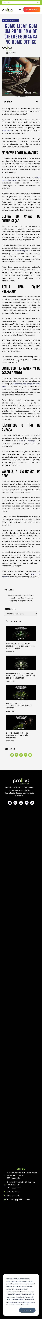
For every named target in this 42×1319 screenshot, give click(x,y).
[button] (20, 9)
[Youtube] (30, 755)
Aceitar (27, 1310)
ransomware (7, 20)
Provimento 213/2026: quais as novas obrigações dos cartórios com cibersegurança (20, 676)
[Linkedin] (12, 755)
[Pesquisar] (38, 2)
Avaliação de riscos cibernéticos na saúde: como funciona (19, 705)
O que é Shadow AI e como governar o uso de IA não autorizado (17, 735)
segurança (14, 20)
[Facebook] (16, 755)
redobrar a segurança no (24, 384)
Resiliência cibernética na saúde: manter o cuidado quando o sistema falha (20, 646)
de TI (27, 251)
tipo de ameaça (27, 441)
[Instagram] (21, 755)
